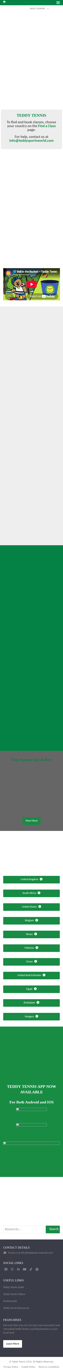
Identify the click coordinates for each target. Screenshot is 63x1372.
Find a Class (47, 126)
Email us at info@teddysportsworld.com (30, 1252)
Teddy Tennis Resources (16, 1308)
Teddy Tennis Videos (14, 1294)
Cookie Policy (28, 1367)
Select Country (37, 9)
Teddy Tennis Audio (13, 1287)
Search (54, 1229)
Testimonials (10, 1301)
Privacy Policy (11, 1367)
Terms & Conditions (48, 1367)
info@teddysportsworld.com (31, 141)
